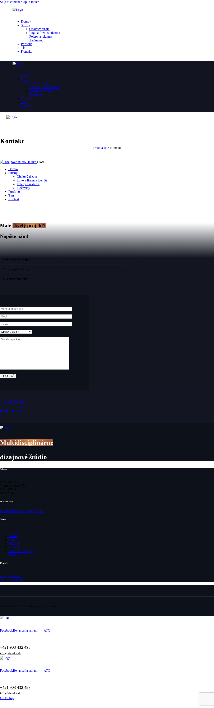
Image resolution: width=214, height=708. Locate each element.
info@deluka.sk (11, 410)
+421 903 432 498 (12, 402)
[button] (62, 259)
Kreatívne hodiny (15, 279)
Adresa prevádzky (16, 269)
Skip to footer (30, 2)
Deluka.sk (100, 148)
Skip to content (10, 2)
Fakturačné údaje (15, 259)
